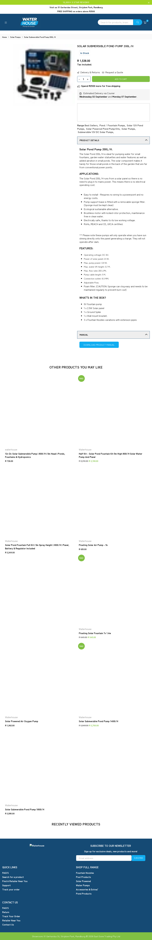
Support (6, 885)
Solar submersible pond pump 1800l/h (24, 809)
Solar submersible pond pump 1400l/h (98, 721)
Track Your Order (11, 916)
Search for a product (13, 876)
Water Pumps (83, 885)
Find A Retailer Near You (14, 881)
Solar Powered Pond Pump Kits (103, 128)
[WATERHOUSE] (76, 22)
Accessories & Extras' (87, 889)
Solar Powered (83, 881)
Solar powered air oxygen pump (21, 721)
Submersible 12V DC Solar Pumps (95, 132)
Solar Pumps (15, 37)
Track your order (11, 889)
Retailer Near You (11, 920)
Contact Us (8, 924)
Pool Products (83, 876)
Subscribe (138, 858)
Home (4, 37)
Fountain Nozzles (85, 872)
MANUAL (84, 334)
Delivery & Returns (90, 72)
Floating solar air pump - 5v (93, 544)
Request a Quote (114, 72)
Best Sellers (91, 125)
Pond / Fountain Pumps (112, 125)
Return (5, 912)
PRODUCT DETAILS (89, 140)
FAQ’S (5, 872)
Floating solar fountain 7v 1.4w (95, 633)
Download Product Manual (99, 344)
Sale (81, 378)
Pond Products (83, 893)
